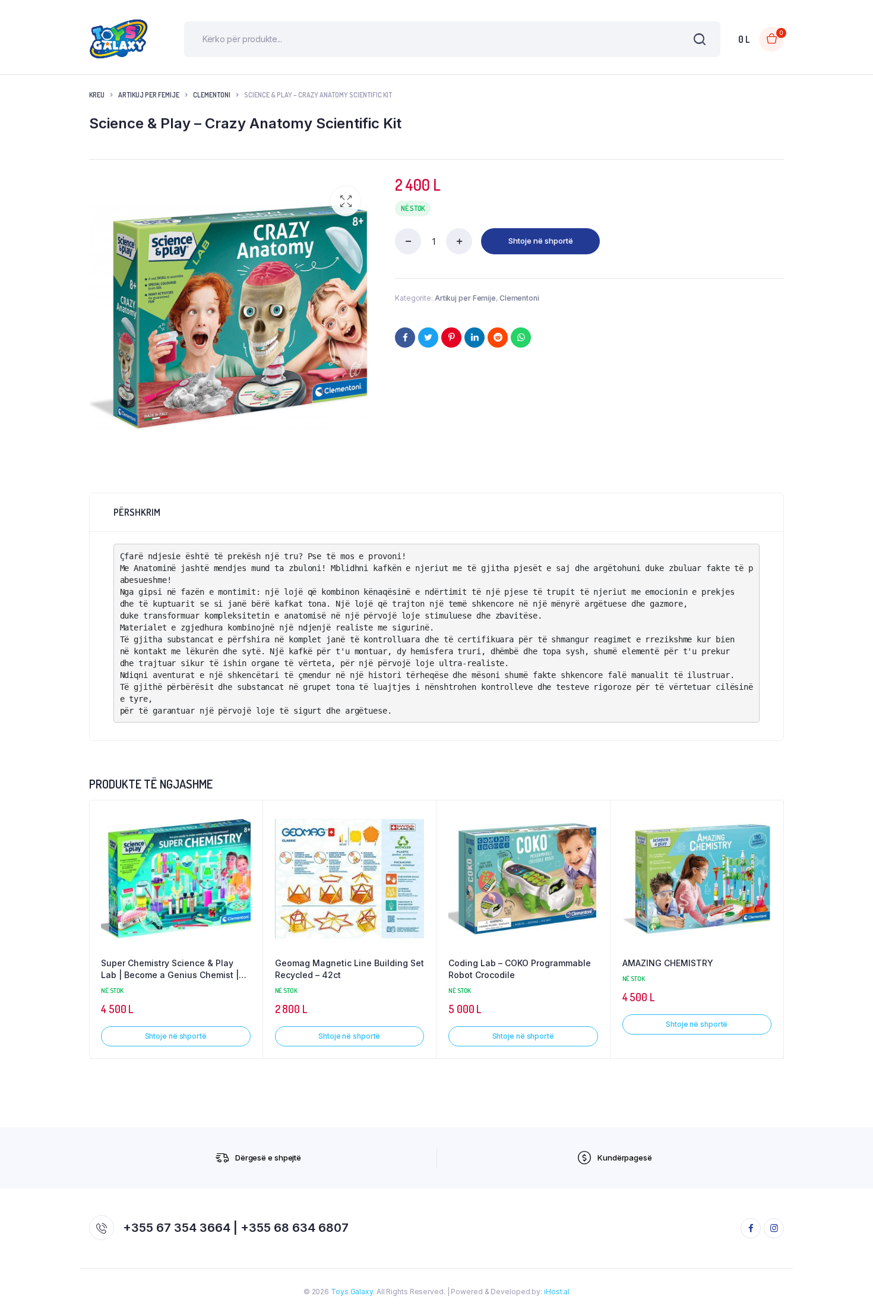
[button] (345, 201)
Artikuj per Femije (148, 94)
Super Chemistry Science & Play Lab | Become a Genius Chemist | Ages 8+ (170, 969)
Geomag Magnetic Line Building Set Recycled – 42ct (349, 969)
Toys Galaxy (352, 1291)
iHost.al (557, 1291)
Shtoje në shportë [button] (176, 1036)
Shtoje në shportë (540, 240)
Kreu (97, 94)
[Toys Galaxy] (118, 39)
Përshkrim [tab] (136, 512)
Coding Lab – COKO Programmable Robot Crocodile (519, 969)
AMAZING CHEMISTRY (667, 963)
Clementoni (211, 94)
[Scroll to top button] (846, 1288)
